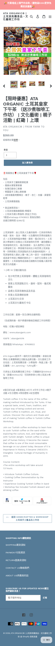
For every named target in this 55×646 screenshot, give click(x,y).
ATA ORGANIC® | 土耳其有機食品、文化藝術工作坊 (15, 16)
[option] (14, 84)
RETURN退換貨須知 (16, 560)
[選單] (50, 16)
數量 (6, 150)
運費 (16, 140)
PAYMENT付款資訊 (15, 552)
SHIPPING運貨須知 (15, 545)
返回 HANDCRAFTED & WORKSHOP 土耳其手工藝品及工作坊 (30, 518)
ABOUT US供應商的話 (17, 575)
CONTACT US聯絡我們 (17, 568)
